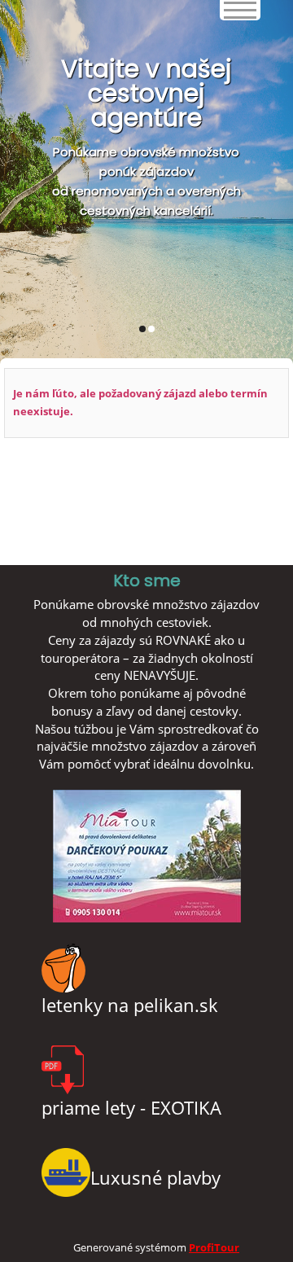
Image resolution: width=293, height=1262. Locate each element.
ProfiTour (214, 1247)
